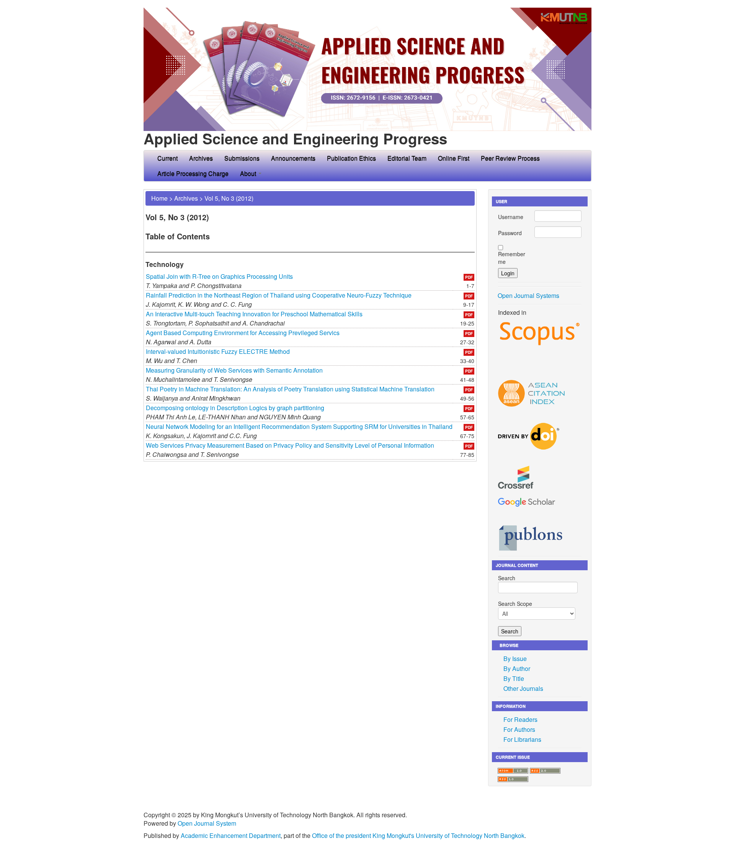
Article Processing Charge (193, 173)
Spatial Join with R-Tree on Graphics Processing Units (219, 276)
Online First (453, 158)
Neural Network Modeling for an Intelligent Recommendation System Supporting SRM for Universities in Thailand (299, 426)
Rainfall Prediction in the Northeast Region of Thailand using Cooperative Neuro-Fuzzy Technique (279, 295)
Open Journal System (207, 823)
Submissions (242, 158)
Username (510, 217)
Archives (201, 158)
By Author (516, 668)
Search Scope (515, 603)
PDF (469, 277)
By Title (513, 678)
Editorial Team (406, 158)
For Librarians (522, 739)
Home (159, 198)
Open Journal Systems (528, 295)
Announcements (293, 158)
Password (510, 233)
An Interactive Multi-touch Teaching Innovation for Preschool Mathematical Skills (254, 313)
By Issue (515, 658)
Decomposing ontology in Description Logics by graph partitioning (235, 407)
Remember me (511, 257)
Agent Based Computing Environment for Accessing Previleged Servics (243, 332)
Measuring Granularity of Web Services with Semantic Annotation (234, 370)
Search (506, 578)
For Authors (519, 729)
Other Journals (523, 688)
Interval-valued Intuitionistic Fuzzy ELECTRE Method (218, 351)
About (249, 173)
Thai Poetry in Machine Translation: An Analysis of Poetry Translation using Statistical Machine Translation (290, 389)
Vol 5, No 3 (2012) (228, 198)
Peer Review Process (510, 158)
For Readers (520, 719)
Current (167, 158)
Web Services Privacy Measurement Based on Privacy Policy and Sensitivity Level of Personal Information (290, 445)
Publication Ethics (351, 158)
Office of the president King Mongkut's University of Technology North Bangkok (418, 835)
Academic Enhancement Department (231, 835)
